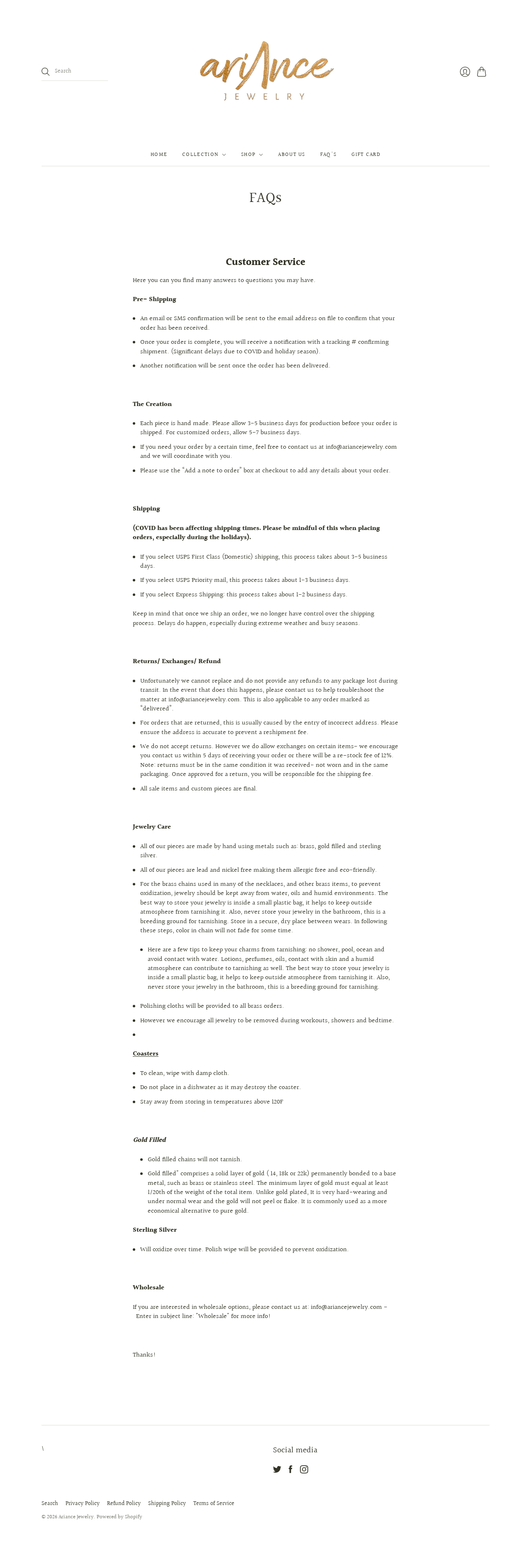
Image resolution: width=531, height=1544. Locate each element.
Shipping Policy (167, 1503)
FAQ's (328, 155)
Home (159, 155)
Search (49, 1503)
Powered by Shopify (119, 1517)
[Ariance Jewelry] (265, 72)
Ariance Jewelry (76, 1517)
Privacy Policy (83, 1503)
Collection (200, 155)
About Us (291, 155)
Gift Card (365, 155)
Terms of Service (213, 1503)
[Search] (45, 72)
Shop (248, 155)
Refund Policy (124, 1503)
